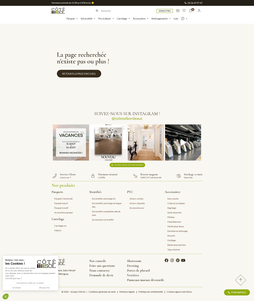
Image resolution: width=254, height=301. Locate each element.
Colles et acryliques (176, 203)
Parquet (70, 18)
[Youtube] (183, 260)
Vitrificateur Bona (175, 226)
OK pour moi (44, 288)
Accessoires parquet (63, 212)
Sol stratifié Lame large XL (103, 198)
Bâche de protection (176, 245)
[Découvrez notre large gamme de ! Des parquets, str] (183, 142)
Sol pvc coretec (137, 198)
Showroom (134, 261)
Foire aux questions (102, 266)
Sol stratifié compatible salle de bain (106, 213)
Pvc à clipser (104, 18)
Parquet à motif (61, 208)
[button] (5, 296)
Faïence (57, 230)
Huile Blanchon (174, 221)
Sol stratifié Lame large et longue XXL (106, 205)
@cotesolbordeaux (127, 118)
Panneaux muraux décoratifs (145, 280)
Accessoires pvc (137, 208)
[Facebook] (166, 260)
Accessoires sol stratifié (103, 219)
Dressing (133, 266)
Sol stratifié (86, 18)
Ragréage (171, 208)
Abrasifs (171, 235)
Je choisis (16, 288)
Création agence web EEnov (179, 291)
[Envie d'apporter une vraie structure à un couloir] (146, 142)
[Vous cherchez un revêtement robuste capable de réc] (108, 142)
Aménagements (159, 18)
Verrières (133, 275)
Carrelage (122, 18)
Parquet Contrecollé (63, 198)
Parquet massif (61, 203)
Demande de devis (101, 275)
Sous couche (172, 198)
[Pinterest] (178, 260)
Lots (176, 18)
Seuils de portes (174, 212)
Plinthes (171, 217)
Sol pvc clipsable (137, 203)
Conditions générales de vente (102, 291)
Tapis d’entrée (173, 249)
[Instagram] (172, 260)
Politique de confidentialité (151, 291)
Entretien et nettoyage (177, 231)
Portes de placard (138, 270)
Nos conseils (97, 261)
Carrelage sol (60, 225)
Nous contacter (99, 270)
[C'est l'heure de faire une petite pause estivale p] (71, 142)
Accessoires (139, 18)
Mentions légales (127, 291)
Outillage (171, 240)
